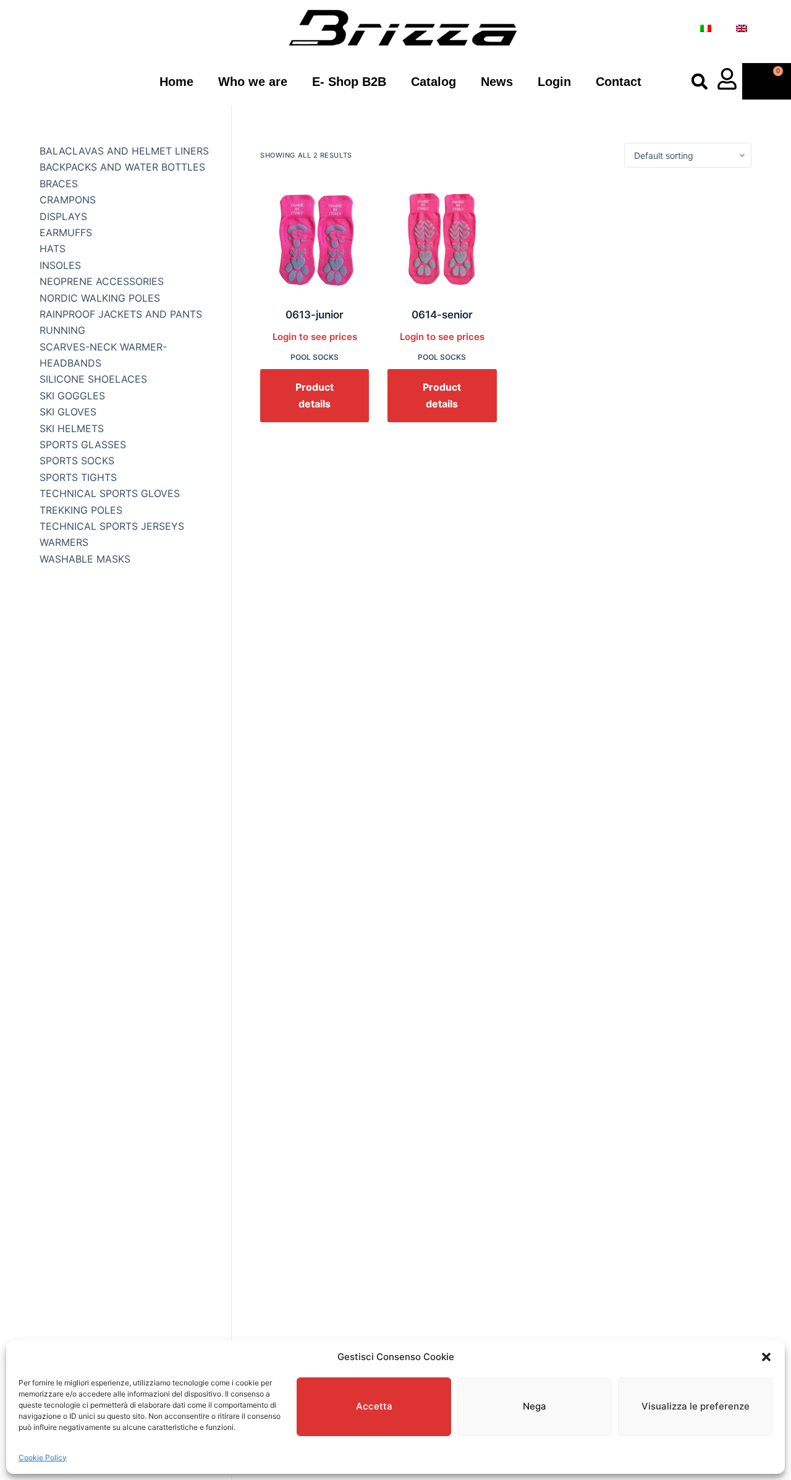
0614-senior (442, 314)
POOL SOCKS (314, 357)
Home (176, 81)
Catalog (433, 81)
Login (554, 81)
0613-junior (315, 314)
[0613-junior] (314, 237)
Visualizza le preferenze (695, 1406)
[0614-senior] (441, 237)
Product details (314, 395)
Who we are (252, 81)
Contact (618, 81)
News (497, 81)
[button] (766, 1357)
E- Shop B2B (349, 81)
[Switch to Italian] (706, 28)
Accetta (374, 1406)
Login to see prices (315, 336)
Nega (534, 1406)
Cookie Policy (43, 1457)
